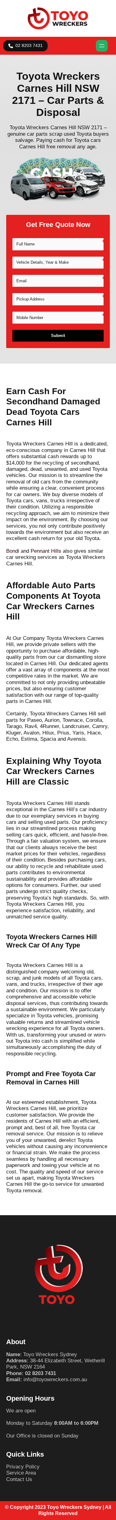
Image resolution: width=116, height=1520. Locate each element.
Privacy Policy (23, 1467)
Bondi (12, 551)
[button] (25, 45)
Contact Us (19, 1479)
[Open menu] (102, 46)
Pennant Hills (46, 551)
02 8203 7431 (40, 1373)
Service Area (21, 1473)
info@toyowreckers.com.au (55, 1379)
